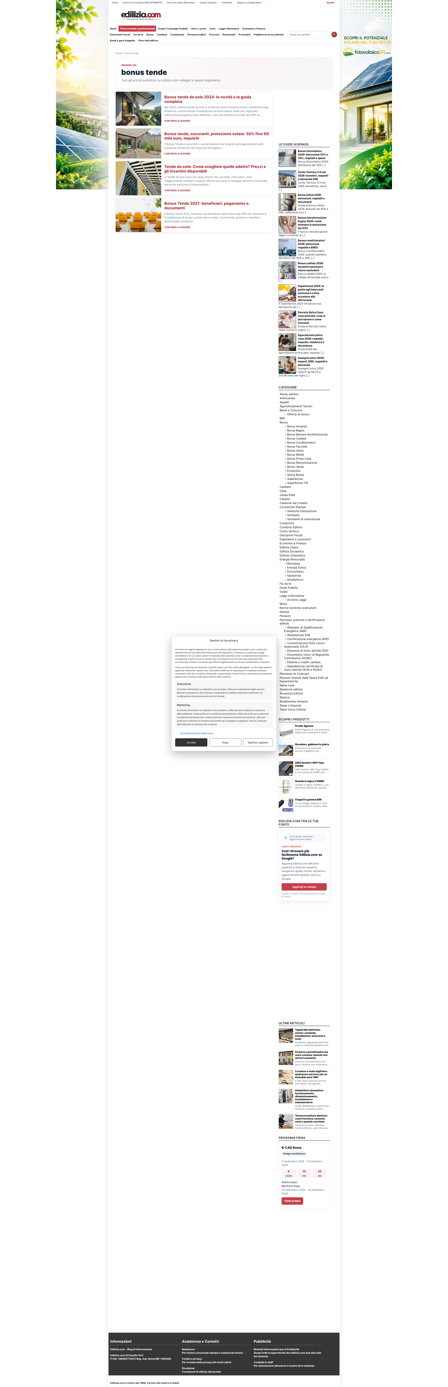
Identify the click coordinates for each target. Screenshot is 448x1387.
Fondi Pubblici (289, 587)
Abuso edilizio (289, 394)
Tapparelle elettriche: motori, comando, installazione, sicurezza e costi (310, 1034)
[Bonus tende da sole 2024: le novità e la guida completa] (138, 109)
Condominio (177, 34)
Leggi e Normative (229, 28)
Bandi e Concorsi (291, 410)
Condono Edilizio (291, 527)
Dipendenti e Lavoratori (295, 539)
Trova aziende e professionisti (137, 28)
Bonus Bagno (295, 430)
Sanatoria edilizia (291, 689)
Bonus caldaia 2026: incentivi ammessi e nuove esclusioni (311, 267)
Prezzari (214, 34)
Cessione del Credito (293, 503)
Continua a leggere (177, 120)
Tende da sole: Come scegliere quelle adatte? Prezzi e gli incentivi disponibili (215, 168)
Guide (283, 591)
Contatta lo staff (263, 1362)
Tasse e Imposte (290, 705)
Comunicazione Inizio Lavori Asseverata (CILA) (304, 644)
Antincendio (287, 398)
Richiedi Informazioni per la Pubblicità (276, 1349)
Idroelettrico (295, 579)
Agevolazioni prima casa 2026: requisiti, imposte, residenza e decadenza (311, 340)
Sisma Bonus (295, 474)
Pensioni (285, 616)
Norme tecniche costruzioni (298, 608)
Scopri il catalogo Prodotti (173, 28)
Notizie (284, 612)
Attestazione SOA (298, 635)
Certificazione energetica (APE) (308, 639)
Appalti (284, 402)
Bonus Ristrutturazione (302, 462)
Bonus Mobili (295, 454)
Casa (212, 28)
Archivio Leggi (296, 599)
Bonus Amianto (297, 426)
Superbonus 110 (297, 483)
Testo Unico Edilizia (293, 709)
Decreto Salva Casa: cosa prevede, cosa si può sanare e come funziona (311, 317)
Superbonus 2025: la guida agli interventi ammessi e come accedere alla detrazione (311, 293)
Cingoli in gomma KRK (308, 799)
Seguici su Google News (249, 2)
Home (115, 2)
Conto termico (289, 531)
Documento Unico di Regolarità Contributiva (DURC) (306, 656)
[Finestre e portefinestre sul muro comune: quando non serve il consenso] (286, 1057)
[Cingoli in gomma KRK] (286, 805)
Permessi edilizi (196, 34)
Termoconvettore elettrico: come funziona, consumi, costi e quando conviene (311, 1118)
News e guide (198, 28)
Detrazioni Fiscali (120, 34)
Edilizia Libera (289, 547)
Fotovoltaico (295, 571)
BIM (282, 418)
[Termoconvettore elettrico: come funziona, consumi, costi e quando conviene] (286, 1121)
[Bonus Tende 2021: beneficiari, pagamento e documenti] (138, 215)
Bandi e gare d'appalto (122, 40)
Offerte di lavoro (298, 414)
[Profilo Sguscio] (286, 731)
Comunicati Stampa (293, 507)
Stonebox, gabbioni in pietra (312, 744)
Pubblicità (227, 2)
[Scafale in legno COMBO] (286, 787)
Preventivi (245, 34)
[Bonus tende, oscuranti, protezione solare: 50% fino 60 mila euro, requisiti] (138, 143)
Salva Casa (287, 685)
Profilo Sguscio (304, 725)
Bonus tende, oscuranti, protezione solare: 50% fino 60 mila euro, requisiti (216, 136)
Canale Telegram (208, 2)
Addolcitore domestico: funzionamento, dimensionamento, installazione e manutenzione (309, 1096)
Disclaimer (188, 1368)
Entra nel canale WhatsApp (181, 2)
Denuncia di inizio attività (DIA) (307, 650)
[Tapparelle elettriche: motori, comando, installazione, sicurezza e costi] (286, 1035)
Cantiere (285, 487)
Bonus (150, 34)
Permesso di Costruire (294, 673)
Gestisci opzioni (258, 742)
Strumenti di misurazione (303, 519)
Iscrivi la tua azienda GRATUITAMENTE (142, 2)
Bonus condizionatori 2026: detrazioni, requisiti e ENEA (311, 244)
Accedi (330, 2)
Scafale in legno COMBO (309, 781)
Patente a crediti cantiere (304, 662)
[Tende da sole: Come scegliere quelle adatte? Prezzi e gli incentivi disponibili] (138, 178)
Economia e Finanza (254, 28)
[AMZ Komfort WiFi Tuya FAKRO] (286, 768)
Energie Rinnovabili (292, 559)
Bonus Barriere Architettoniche (307, 434)
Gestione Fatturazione (301, 511)
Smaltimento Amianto (294, 701)
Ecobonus (293, 470)
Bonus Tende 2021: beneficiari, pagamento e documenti (206, 205)
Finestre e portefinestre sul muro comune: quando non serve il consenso (311, 1054)
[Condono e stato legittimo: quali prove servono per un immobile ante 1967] (286, 1077)
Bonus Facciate (297, 446)
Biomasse (293, 563)
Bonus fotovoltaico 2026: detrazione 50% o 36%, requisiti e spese (313, 154)
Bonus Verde (295, 466)
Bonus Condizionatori (301, 442)
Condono (162, 34)
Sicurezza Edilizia (291, 693)
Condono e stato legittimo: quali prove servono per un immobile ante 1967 (311, 1074)
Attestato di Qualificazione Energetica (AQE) (303, 629)
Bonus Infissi (295, 450)
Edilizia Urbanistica (292, 555)
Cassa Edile (287, 495)
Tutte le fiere (292, 1201)
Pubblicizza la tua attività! (269, 34)
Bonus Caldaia (296, 438)
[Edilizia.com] (140, 15)
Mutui (283, 603)
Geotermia (294, 575)
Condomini (287, 523)
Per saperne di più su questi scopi (196, 733)
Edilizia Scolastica (292, 551)
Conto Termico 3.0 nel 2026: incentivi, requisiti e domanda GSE (313, 175)
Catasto (285, 499)
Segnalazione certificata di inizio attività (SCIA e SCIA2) (303, 667)
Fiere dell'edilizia (148, 40)
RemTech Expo (291, 1186)
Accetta (191, 742)
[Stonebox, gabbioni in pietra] (286, 750)
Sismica (285, 697)
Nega (225, 742)
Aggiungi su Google (304, 886)
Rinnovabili (229, 34)
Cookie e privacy (192, 1358)
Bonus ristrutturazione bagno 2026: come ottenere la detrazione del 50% (312, 223)
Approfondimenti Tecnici (296, 406)
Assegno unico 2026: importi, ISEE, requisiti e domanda (312, 361)
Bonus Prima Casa (299, 458)
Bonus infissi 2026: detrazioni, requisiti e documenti (311, 198)
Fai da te (138, 34)
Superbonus (295, 479)
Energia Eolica (296, 567)
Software (293, 515)
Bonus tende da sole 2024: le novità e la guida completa (207, 99)
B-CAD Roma (291, 1147)
